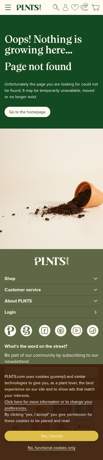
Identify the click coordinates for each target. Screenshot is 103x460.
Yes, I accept (52, 436)
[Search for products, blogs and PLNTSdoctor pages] (56, 7)
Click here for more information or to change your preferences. (48, 405)
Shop (10, 278)
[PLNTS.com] (29, 7)
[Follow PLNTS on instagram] (10, 330)
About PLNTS (18, 301)
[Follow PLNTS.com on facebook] (44, 330)
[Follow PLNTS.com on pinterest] (60, 330)
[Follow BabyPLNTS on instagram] (26, 330)
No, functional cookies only (52, 448)
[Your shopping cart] (95, 7)
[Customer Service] (84, 7)
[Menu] (8, 7)
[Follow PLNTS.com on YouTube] (76, 330)
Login (10, 312)
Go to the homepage (27, 112)
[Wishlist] (75, 7)
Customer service (23, 289)
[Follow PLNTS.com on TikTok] (92, 330)
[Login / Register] (65, 7)
